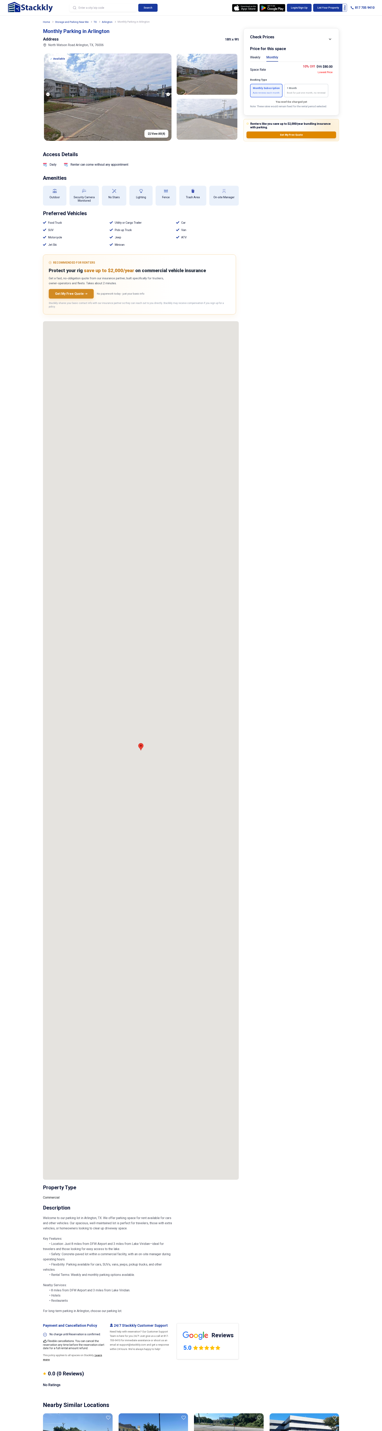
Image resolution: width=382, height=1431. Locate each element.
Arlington (107, 21)
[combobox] (103, 8)
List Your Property (328, 7)
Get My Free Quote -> (71, 294)
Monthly (272, 57)
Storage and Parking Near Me (72, 21)
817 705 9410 (364, 8)
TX (95, 21)
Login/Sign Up (299, 7)
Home (46, 21)
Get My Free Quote (291, 134)
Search (148, 7)
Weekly (255, 57)
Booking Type (258, 79)
